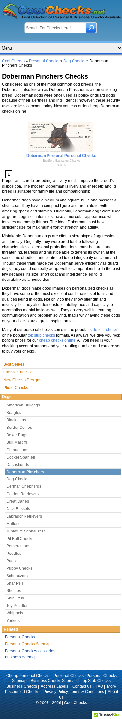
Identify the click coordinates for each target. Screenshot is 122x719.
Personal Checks (44, 61)
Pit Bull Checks (20, 538)
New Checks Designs (22, 380)
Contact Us (82, 686)
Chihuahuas (17, 450)
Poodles (14, 553)
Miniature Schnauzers (26, 531)
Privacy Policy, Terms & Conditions (73, 692)
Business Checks (22, 686)
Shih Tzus (15, 598)
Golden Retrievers (23, 494)
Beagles (14, 412)
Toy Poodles (17, 605)
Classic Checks (17, 372)
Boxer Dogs (17, 435)
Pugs (11, 561)
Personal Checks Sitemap (28, 644)
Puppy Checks (19, 568)
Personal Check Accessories (30, 651)
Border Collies (19, 427)
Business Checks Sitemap (54, 681)
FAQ (99, 686)
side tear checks (104, 329)
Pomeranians (18, 546)
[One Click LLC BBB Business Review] (61, 711)
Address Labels (54, 686)
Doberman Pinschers (25, 472)
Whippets (15, 613)
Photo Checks (15, 387)
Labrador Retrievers (24, 516)
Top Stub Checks (96, 681)
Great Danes (18, 501)
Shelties (14, 590)
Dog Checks (74, 61)
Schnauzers (17, 576)
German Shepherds (24, 486)
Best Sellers (13, 364)
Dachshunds (18, 464)
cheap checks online (57, 340)
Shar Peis (15, 583)
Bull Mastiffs (17, 442)
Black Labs (16, 420)
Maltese (13, 523)
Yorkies (13, 620)
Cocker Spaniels (21, 457)
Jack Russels (18, 509)
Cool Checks (13, 61)
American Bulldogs (23, 405)
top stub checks (41, 335)
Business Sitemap (21, 657)
